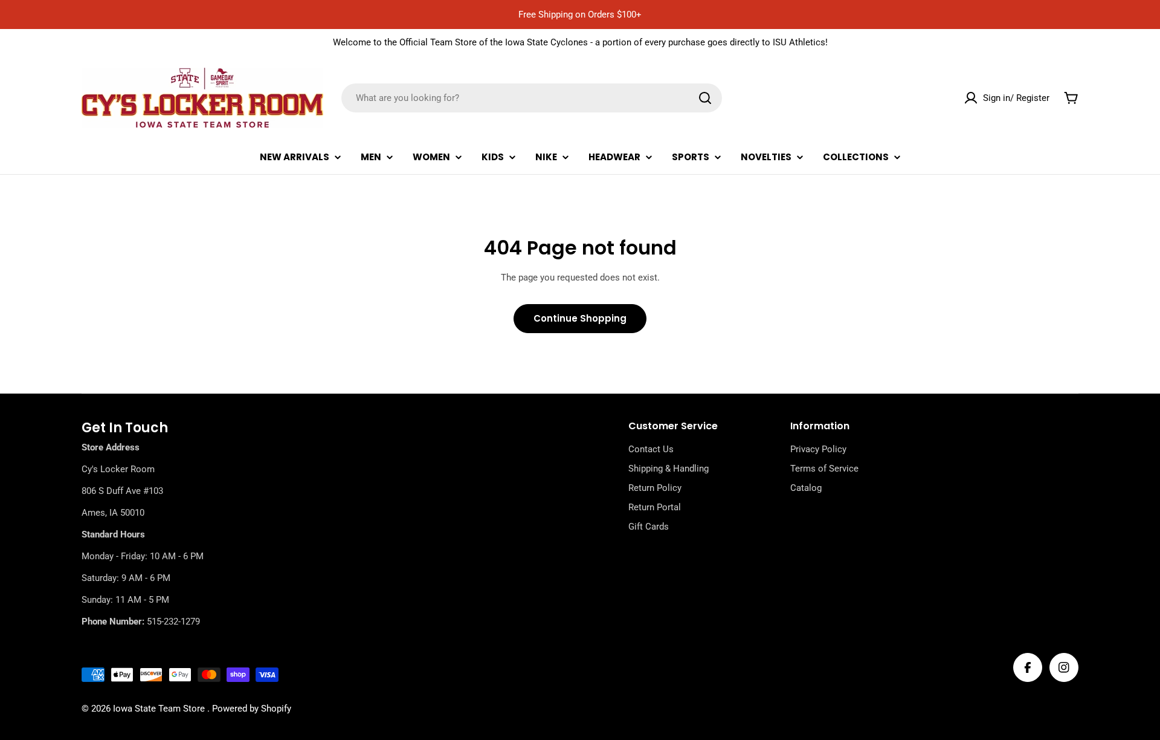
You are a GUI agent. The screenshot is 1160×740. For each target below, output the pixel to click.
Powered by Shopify (251, 708)
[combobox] (531, 97)
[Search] (705, 98)
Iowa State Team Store (160, 708)
